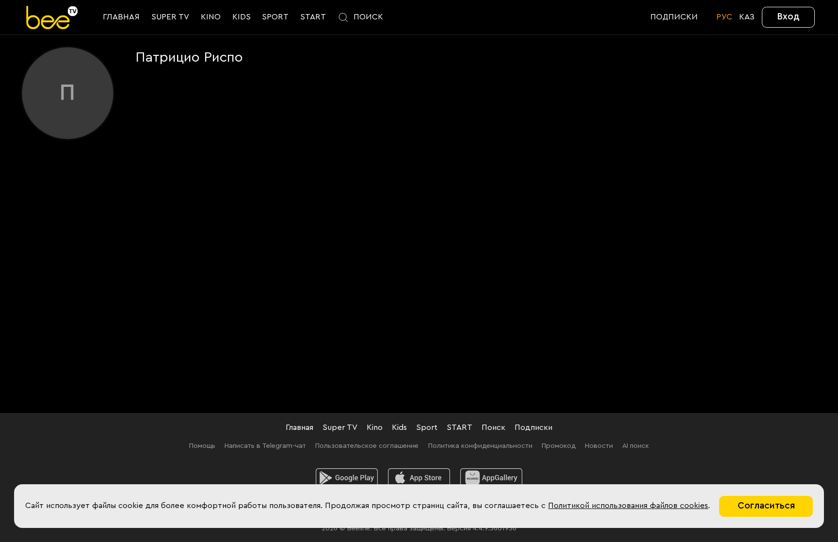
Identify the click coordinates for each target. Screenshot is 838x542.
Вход (788, 16)
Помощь (202, 445)
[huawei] (491, 478)
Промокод (559, 445)
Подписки (533, 427)
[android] (346, 478)
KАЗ (747, 17)
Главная (299, 427)
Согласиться (766, 505)
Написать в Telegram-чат (265, 445)
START (459, 427)
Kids (399, 427)
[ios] (419, 478)
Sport (426, 427)
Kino (375, 427)
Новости (599, 445)
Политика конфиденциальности (480, 445)
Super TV (339, 427)
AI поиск (635, 445)
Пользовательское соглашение (367, 445)
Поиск (493, 427)
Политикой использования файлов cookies (628, 505)
